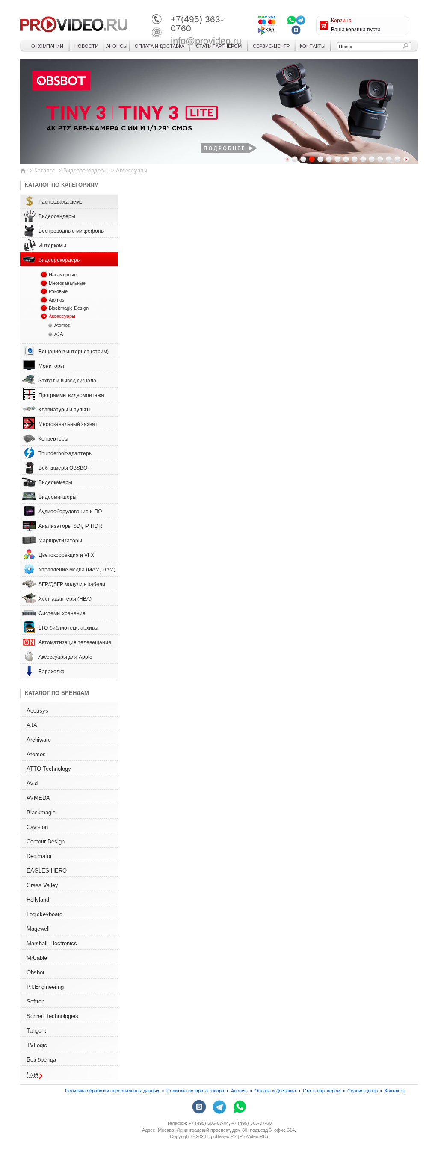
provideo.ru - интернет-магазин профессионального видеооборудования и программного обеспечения (73, 23)
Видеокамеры (55, 482)
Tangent (36, 1030)
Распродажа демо (60, 202)
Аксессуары (62, 316)
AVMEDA (38, 798)
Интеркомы (52, 246)
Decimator (39, 856)
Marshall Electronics (52, 943)
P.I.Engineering (45, 987)
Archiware (39, 740)
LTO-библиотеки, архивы (68, 628)
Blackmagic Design (69, 308)
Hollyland (38, 900)
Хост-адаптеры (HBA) (65, 599)
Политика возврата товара (195, 1090)
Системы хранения (62, 613)
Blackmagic (41, 812)
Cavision (37, 827)
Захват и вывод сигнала (67, 381)
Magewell (38, 929)
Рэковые (58, 291)
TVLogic (37, 1045)
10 (372, 159)
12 (389, 159)
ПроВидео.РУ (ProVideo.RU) (237, 1136)
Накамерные (63, 274)
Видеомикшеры (57, 497)
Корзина (341, 21)
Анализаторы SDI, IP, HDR (70, 526)
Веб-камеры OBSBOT (64, 468)
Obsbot (35, 972)
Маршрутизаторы (60, 541)
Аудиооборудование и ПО (70, 512)
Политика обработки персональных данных (112, 1090)
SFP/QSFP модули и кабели (71, 584)
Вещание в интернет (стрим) (73, 352)
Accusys (37, 710)
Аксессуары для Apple (65, 657)
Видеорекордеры (85, 170)
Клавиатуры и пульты (64, 410)
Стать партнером (219, 46)
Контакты (313, 46)
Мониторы (51, 366)
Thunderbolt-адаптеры (65, 453)
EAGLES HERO (47, 870)
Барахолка (51, 672)
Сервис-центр (271, 46)
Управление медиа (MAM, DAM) (76, 570)
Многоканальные (67, 283)
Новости (86, 46)
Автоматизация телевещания (74, 642)
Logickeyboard (44, 914)
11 (380, 159)
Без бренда (41, 1059)
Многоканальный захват (68, 424)
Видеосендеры (56, 216)
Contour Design (46, 841)
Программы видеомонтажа (71, 395)
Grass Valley (42, 885)
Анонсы (116, 46)
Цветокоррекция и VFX (66, 555)
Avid (32, 783)
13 (397, 159)
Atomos (57, 299)
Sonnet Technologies (52, 1016)
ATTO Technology (49, 769)
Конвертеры (53, 439)
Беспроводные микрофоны (71, 231)
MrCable (37, 958)
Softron (35, 1001)
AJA (58, 334)
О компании (47, 46)
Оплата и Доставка (159, 46)
